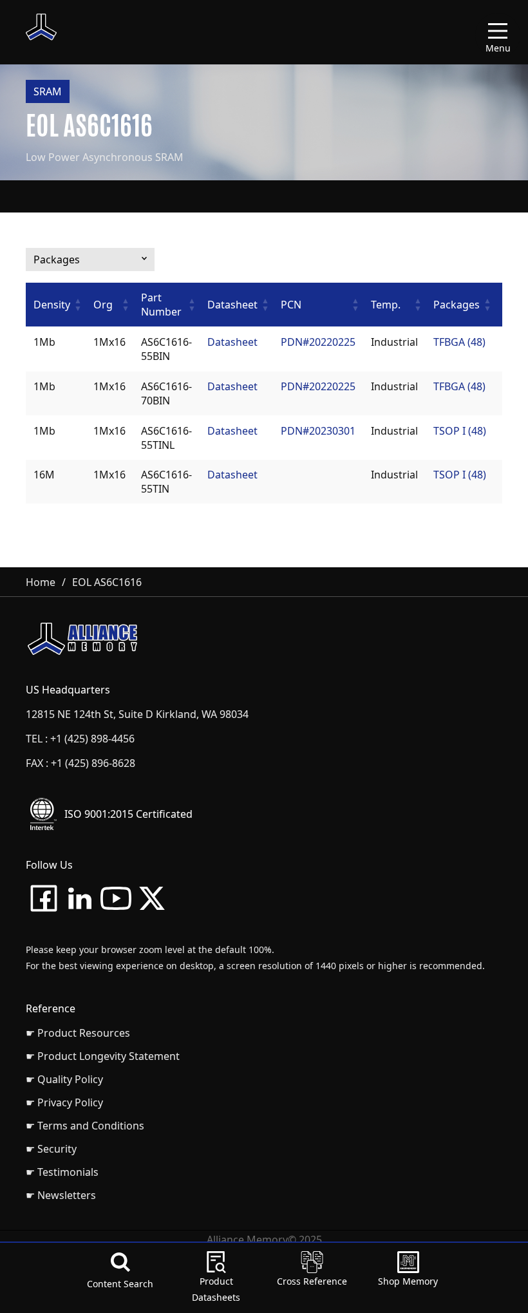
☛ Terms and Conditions (85, 1126)
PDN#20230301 (318, 431)
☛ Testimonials (62, 1172)
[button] (78, 304)
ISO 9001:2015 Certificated (128, 814)
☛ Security (51, 1149)
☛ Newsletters (61, 1195)
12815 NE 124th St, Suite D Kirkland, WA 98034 (137, 714)
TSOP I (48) (459, 431)
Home (40, 582)
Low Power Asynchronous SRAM (105, 157)
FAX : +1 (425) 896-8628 (80, 763)
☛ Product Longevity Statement (103, 1056)
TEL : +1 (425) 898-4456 (80, 739)
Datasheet (232, 342)
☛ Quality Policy (64, 1079)
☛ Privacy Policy (64, 1102)
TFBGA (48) (459, 342)
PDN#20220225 (318, 342)
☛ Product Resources (78, 1033)
